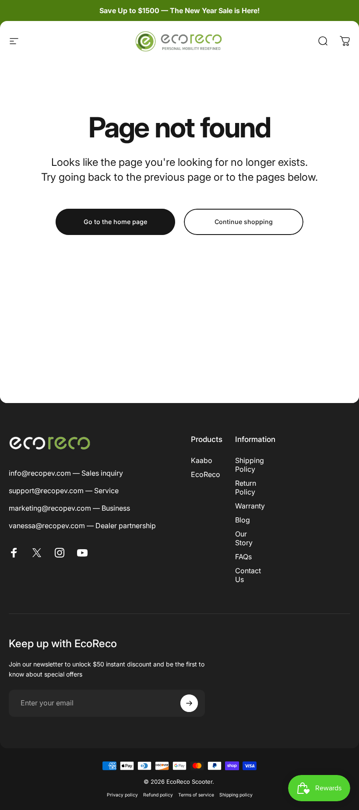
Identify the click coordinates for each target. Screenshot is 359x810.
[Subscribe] (189, 703)
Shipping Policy (249, 464)
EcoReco (205, 474)
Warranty (250, 505)
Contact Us (248, 575)
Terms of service (196, 795)
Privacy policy (122, 795)
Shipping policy (236, 795)
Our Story (244, 538)
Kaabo (201, 460)
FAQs (243, 556)
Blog (242, 519)
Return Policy (245, 487)
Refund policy (158, 795)
